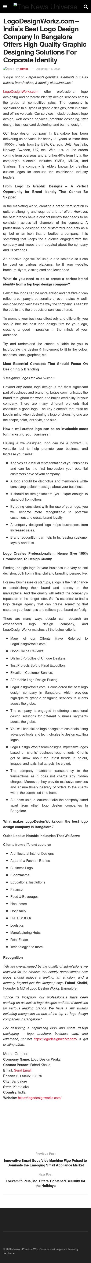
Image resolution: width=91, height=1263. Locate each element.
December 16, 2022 (48, 69)
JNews (16, 1249)
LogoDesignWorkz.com (20, 91)
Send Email (23, 1070)
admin (24, 69)
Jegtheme (9, 1253)
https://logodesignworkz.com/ (55, 1038)
